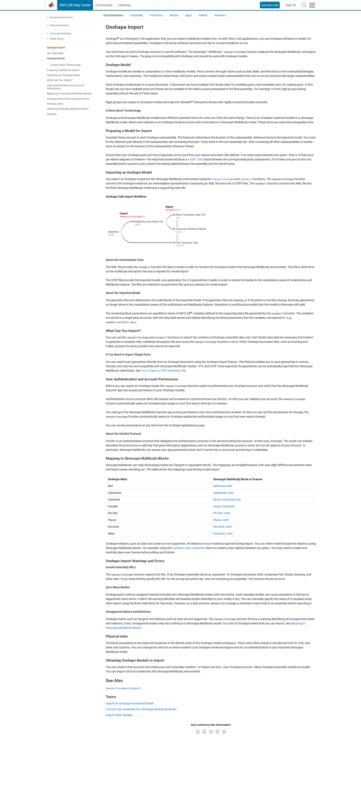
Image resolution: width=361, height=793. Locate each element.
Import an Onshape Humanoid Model (130, 703)
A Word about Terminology (65, 65)
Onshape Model (56, 58)
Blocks (174, 15)
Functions (156, 15)
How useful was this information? (211, 724)
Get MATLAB (270, 5)
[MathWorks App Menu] (312, 5)
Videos (203, 15)
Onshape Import (56, 47)
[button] (304, 5)
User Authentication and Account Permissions (65, 87)
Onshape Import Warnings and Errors (68, 98)
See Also (52, 114)
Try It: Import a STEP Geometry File (163, 370)
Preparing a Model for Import (63, 70)
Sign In (291, 5)
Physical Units (55, 103)
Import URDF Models (119, 715)
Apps (188, 15)
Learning (124, 5)
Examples (136, 15)
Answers (220, 15)
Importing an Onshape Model (63, 75)
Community (104, 5)
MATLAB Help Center (75, 5)
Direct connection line (227, 499)
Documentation (113, 15)
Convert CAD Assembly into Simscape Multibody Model (141, 709)
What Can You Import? (60, 80)
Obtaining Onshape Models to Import (68, 109)
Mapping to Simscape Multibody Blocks (69, 93)
